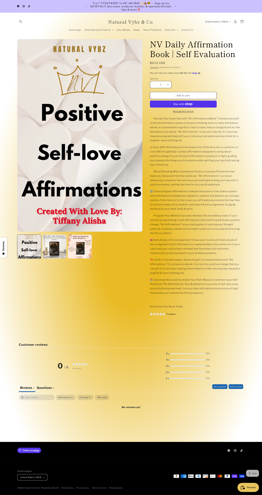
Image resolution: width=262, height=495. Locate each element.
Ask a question (219, 386)
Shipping (154, 67)
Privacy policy (83, 488)
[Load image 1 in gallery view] (29, 246)
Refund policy (68, 488)
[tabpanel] (131, 417)
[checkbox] (102, 397)
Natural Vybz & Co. (33, 488)
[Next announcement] (175, 6)
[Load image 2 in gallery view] (54, 246)
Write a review (236, 386)
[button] (20, 21)
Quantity (154, 78)
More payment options (183, 111)
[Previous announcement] (86, 6)
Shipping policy (116, 488)
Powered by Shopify (50, 488)
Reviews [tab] (27, 388)
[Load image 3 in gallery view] (80, 246)
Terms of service (99, 488)
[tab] (45, 388)
